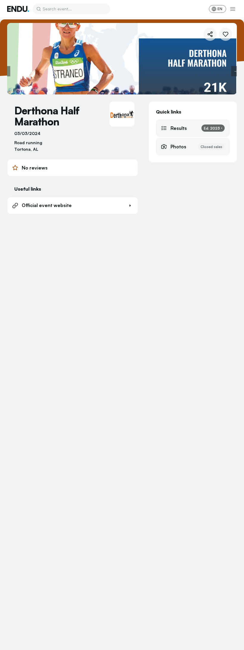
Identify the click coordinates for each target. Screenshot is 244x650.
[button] (72, 205)
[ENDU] (18, 9)
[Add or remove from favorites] (225, 34)
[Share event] (210, 34)
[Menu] (233, 9)
